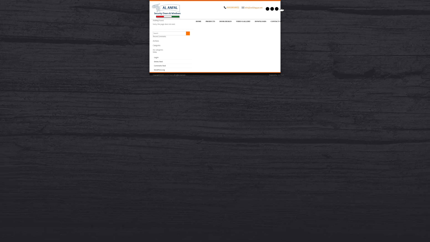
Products (210, 21)
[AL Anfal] (166, 10)
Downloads (260, 21)
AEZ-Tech (281, 75)
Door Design (225, 21)
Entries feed (158, 61)
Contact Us (276, 21)
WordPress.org (159, 70)
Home (198, 21)
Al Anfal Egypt (168, 75)
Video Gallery (243, 21)
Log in (156, 57)
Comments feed (160, 66)
